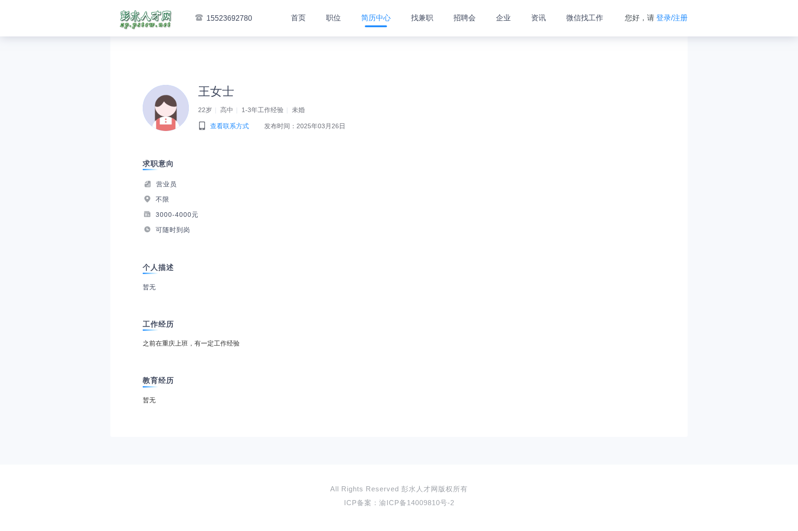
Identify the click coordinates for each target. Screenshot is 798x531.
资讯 (538, 18)
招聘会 (464, 18)
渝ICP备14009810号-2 (416, 503)
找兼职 (422, 18)
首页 (298, 18)
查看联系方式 (229, 126)
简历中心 (376, 18)
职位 (333, 18)
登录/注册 (672, 18)
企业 (503, 18)
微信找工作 (584, 18)
